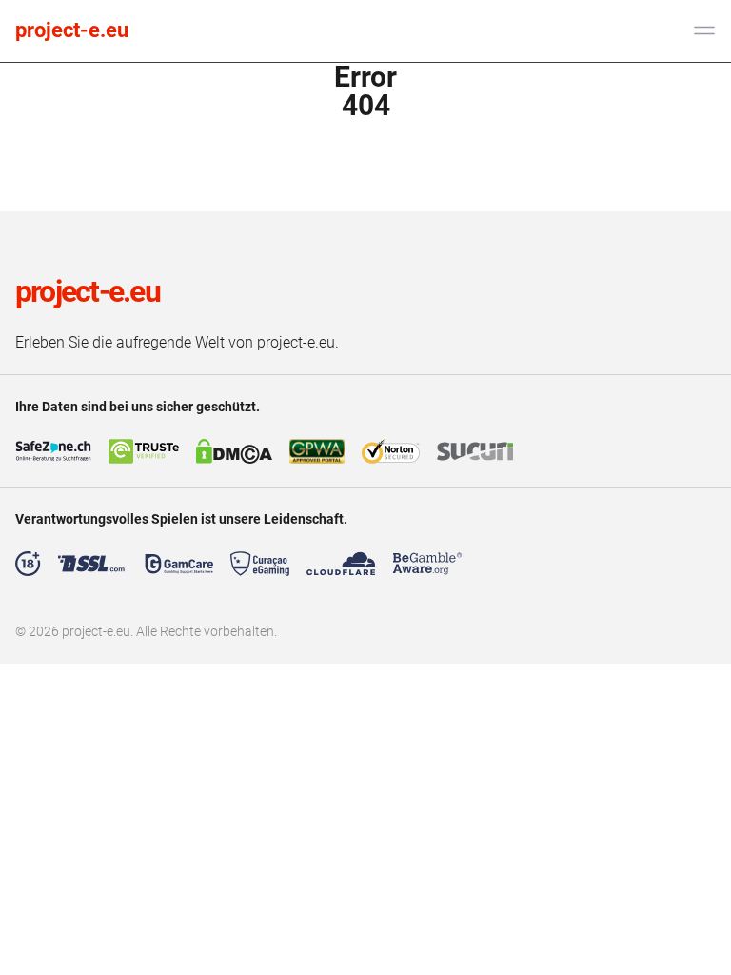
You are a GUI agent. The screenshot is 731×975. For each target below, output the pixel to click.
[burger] (704, 30)
